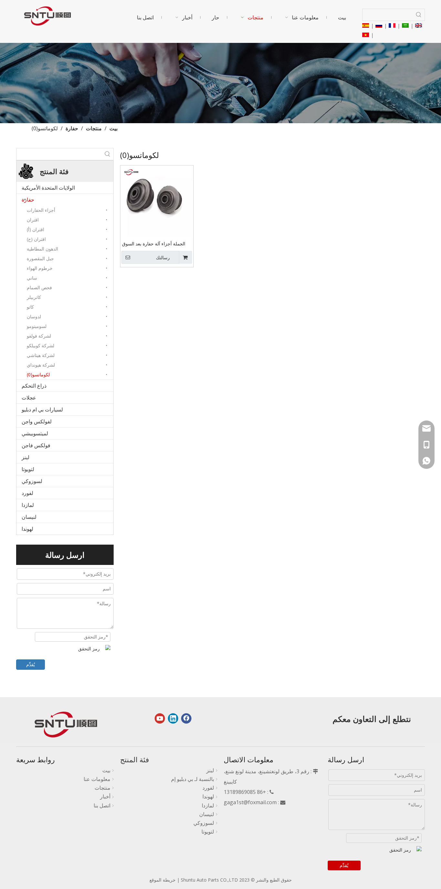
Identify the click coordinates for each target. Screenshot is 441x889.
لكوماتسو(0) (38, 374)
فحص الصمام (39, 287)
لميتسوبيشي (35, 433)
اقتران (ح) (36, 239)
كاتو (30, 307)
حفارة (28, 199)
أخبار (105, 796)
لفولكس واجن (37, 421)
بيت (106, 770)
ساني (32, 278)
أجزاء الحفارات (41, 210)
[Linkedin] (173, 718)
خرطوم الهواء (40, 268)
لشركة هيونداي (41, 365)
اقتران (33, 220)
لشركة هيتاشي (41, 355)
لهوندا (27, 528)
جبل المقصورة (40, 258)
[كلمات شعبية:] (419, 15)
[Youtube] (160, 718)
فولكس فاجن (36, 445)
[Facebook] (186, 718)
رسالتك (163, 257)
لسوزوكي (32, 481)
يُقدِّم (30, 664)
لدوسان (34, 316)
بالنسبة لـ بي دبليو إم (192, 779)
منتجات (102, 787)
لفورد (27, 493)
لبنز (25, 457)
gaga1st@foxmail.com (250, 802)
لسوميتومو (36, 326)
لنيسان (29, 516)
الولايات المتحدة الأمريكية (48, 187)
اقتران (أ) (35, 229)
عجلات (29, 397)
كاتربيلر (34, 297)
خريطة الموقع (162, 880)
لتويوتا (28, 469)
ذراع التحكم (34, 385)
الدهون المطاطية (42, 249)
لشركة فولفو (39, 336)
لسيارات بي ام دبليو (42, 409)
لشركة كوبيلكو (40, 345)
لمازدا (28, 505)
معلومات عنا (97, 779)
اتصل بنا (102, 805)
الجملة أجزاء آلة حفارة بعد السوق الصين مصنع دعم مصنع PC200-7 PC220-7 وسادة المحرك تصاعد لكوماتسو (153, 244)
